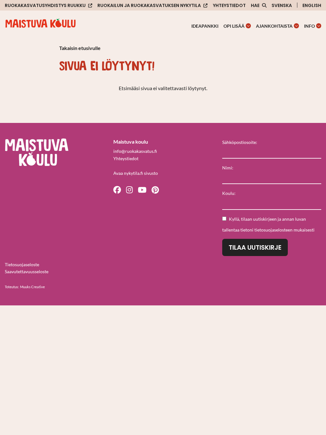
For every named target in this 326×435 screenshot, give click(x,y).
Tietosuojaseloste (22, 264)
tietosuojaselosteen (273, 229)
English (311, 5)
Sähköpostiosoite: (239, 142)
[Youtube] (142, 189)
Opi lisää (233, 26)
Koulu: (229, 193)
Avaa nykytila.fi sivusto (135, 173)
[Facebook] (117, 189)
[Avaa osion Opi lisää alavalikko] (248, 25)
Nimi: (227, 167)
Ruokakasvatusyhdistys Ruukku (45, 5)
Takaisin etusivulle (80, 48)
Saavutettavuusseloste (26, 271)
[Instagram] (129, 189)
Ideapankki (204, 26)
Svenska (282, 5)
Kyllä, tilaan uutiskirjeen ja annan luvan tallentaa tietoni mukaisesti (268, 224)
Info (309, 26)
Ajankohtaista (274, 26)
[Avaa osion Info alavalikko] (318, 25)
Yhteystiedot (229, 5)
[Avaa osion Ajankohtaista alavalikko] (296, 25)
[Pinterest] (155, 189)
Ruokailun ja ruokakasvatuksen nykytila (149, 5)
